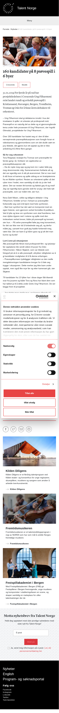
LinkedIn (6, 695)
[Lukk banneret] (55, 296)
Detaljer (46, 384)
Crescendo (10, 85)
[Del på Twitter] (13, 429)
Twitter (6, 697)
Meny (29, 20)
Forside (6, 29)
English (8, 674)
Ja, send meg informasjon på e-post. (27, 648)
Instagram (7, 692)
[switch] (51, 355)
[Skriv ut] (29, 429)
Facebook (7, 690)
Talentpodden (9, 700)
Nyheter (14, 29)
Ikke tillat (29, 412)
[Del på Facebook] (6, 429)
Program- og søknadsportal (23, 679)
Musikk (24, 85)
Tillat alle (29, 393)
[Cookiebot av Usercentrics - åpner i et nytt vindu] (36, 297)
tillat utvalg (29, 402)
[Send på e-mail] (21, 429)
